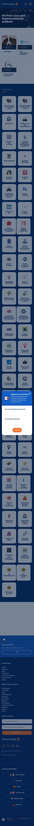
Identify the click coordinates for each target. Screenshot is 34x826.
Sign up (17, 430)
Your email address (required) (15, 409)
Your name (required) (12, 419)
